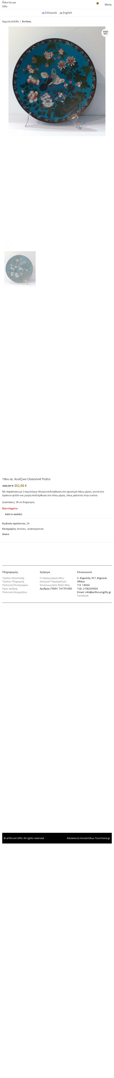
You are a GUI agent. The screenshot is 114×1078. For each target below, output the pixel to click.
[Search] (91, 4)
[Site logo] (11, 4)
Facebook (82, 595)
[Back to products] (106, 21)
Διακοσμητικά (35, 528)
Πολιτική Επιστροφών (15, 585)
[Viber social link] (29, 534)
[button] (5, 138)
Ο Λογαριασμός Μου (52, 578)
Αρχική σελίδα (10, 21)
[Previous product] (103, 21)
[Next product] (110, 21)
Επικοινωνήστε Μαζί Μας (55, 585)
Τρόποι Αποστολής (13, 578)
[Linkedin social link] (22, 534)
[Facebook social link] (11, 534)
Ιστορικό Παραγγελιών (53, 581)
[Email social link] (15, 534)
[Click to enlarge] (7, 244)
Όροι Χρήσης (10, 588)
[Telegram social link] (25, 534)
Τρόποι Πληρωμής (13, 581)
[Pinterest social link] (18, 534)
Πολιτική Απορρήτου (14, 592)
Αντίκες (26, 21)
